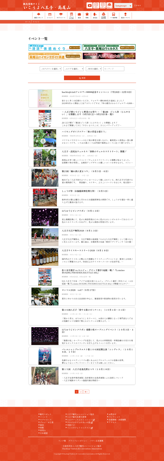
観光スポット (45, 414)
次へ (86, 391)
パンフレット (113, 416)
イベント (43, 416)
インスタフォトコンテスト (77, 427)
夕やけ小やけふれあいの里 (77, 422)
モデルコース (45, 419)
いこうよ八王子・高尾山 (47, 6)
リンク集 (62, 440)
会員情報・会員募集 (116, 419)
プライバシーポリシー (78, 440)
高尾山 (42, 430)
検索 (83, 77)
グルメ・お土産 (45, 422)
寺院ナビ (70, 425)
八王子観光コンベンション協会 (79, 414)
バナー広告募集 (96, 440)
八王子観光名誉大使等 (75, 416)
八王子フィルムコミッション (78, 419)
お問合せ (111, 414)
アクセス (137, 5)
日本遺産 (43, 433)
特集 (41, 427)
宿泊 (41, 425)
